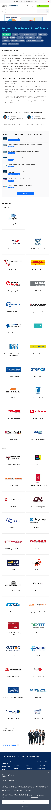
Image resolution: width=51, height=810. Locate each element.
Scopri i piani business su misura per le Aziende (9, 744)
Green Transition (43, 34)
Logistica (12, 37)
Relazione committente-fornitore (35, 40)
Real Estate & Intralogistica (17, 40)
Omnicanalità (6, 40)
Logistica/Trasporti (30, 37)
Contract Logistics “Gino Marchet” (28, 34)
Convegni (8, 23)
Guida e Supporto (18, 1)
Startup (4, 43)
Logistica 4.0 (20, 37)
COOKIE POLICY (34, 797)
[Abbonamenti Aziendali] (18, 745)
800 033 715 (13, 117)
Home (3, 23)
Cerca (47, 11)
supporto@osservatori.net (40, 118)
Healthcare (5, 37)
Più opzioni (25, 807)
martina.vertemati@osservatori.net (16, 119)
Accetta (25, 802)
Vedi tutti (25, 193)
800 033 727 (37, 117)
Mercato (39, 37)
